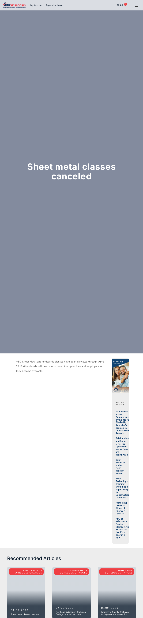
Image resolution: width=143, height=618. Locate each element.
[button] (136, 5)
